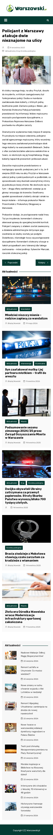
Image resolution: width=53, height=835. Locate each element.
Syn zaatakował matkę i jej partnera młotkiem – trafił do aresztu (25, 373)
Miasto (24, 421)
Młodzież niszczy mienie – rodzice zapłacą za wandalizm (26, 316)
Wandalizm (25, 309)
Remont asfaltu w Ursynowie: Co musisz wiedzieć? (31, 670)
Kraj (18, 51)
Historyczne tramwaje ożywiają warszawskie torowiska (31, 807)
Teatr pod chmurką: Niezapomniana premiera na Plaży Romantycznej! (34, 749)
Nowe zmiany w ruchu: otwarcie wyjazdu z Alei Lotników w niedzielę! (32, 688)
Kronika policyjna (28, 51)
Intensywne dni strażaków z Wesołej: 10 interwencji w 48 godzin (34, 789)
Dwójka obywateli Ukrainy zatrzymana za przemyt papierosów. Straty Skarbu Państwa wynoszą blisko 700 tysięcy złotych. (25, 495)
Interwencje (26, 364)
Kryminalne (40, 364)
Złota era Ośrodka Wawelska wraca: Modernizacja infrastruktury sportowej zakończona (25, 617)
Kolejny (41, 262)
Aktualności (10, 51)
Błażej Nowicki (14, 323)
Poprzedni (13, 262)
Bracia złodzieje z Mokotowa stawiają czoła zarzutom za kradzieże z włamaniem (25, 557)
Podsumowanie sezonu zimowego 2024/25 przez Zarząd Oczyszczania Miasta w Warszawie (25, 432)
